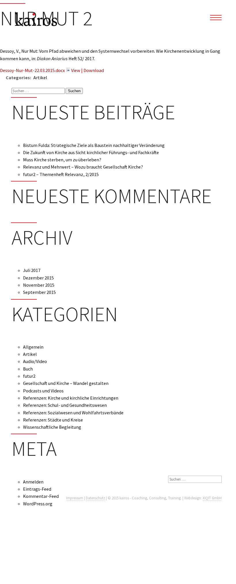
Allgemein (33, 347)
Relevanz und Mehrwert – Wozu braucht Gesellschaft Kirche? (83, 167)
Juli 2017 (31, 270)
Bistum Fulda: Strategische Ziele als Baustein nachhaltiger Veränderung (94, 145)
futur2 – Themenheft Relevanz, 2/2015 (61, 174)
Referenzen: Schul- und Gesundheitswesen (65, 405)
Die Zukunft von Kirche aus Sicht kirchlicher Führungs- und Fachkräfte (91, 152)
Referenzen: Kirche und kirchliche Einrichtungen (70, 398)
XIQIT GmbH (212, 498)
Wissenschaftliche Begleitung (52, 427)
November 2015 (38, 285)
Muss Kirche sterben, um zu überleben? (62, 159)
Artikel (30, 354)
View (75, 70)
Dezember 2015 (38, 278)
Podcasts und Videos (43, 391)
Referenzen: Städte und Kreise (53, 420)
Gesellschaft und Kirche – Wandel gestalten (66, 383)
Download (93, 70)
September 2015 (39, 292)
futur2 (29, 376)
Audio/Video (35, 361)
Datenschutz (95, 498)
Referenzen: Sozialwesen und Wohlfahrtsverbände (73, 412)
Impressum (74, 498)
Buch (28, 369)
